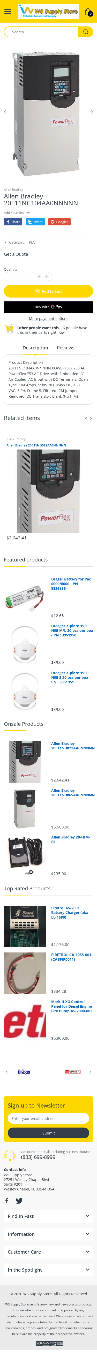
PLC (32, 242)
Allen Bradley (13, 189)
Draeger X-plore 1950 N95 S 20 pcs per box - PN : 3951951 (71, 677)
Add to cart (52, 291)
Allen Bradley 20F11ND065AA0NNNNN (72, 792)
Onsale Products (23, 723)
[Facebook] (7, 1201)
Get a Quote (16, 254)
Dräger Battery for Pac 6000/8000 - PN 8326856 (71, 584)
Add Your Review (17, 212)
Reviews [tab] (65, 348)
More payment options (48, 318)
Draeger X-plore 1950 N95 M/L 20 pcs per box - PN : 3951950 (72, 630)
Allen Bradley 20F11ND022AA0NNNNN (36, 445)
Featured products (26, 559)
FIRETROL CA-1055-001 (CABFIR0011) (71, 957)
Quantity (11, 269)
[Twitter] (18, 1201)
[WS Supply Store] (48, 10)
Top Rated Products (27, 888)
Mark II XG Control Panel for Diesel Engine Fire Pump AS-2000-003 (71, 1006)
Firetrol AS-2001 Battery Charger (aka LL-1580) (69, 913)
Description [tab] (35, 348)
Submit (48, 1133)
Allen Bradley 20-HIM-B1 (70, 839)
